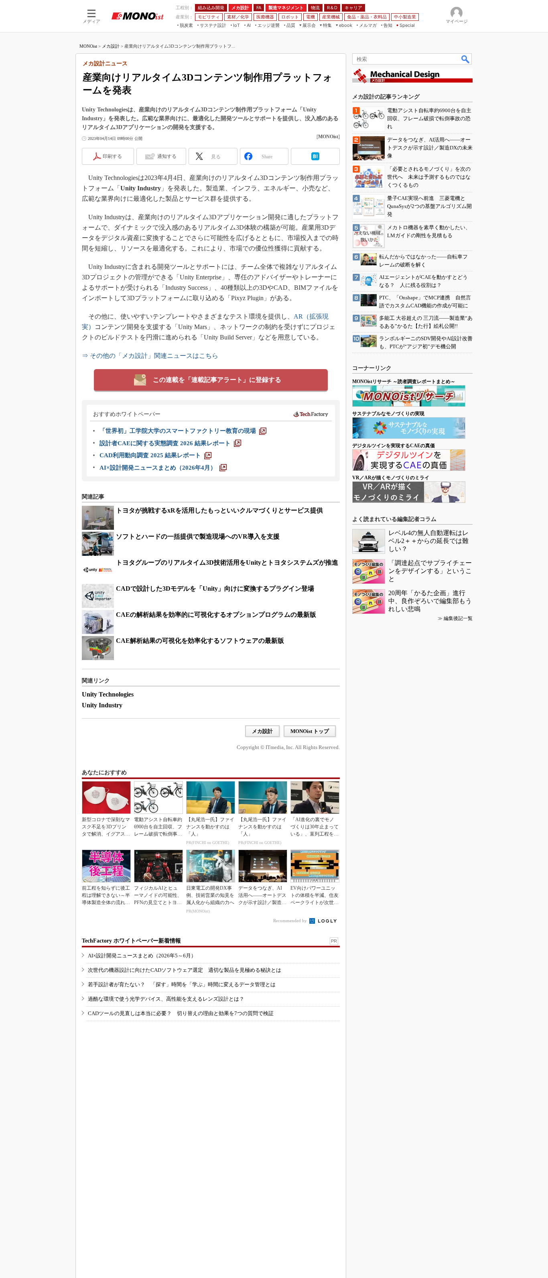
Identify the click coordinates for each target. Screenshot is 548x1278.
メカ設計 (111, 46)
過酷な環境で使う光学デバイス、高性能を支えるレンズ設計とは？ (166, 999)
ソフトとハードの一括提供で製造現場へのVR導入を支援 (198, 536)
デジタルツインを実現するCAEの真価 (393, 445)
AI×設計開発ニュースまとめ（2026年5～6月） (142, 956)
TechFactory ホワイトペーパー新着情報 (131, 941)
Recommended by (290, 920)
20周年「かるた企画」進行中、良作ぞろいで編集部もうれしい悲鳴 (430, 601)
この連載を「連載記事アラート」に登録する (217, 379)
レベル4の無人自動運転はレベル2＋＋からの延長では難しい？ (428, 540)
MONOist (88, 46)
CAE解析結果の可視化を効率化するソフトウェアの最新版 (200, 640)
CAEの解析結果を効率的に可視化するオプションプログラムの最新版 (216, 614)
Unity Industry (102, 705)
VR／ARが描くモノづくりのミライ (390, 478)
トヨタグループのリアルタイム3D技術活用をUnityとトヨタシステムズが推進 (227, 562)
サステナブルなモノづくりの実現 (388, 413)
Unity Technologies (108, 694)
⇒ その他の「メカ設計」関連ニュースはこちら (150, 355)
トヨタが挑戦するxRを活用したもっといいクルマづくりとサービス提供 (219, 510)
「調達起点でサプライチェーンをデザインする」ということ (430, 570)
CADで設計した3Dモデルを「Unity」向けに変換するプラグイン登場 (215, 588)
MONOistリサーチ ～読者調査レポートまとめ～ (403, 381)
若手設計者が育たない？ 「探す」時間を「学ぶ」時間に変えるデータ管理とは (182, 984)
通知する (167, 156)
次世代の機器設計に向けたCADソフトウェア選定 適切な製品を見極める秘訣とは (184, 970)
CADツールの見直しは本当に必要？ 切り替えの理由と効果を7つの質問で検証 (181, 1013)
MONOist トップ (309, 731)
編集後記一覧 (458, 618)
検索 (466, 59)
